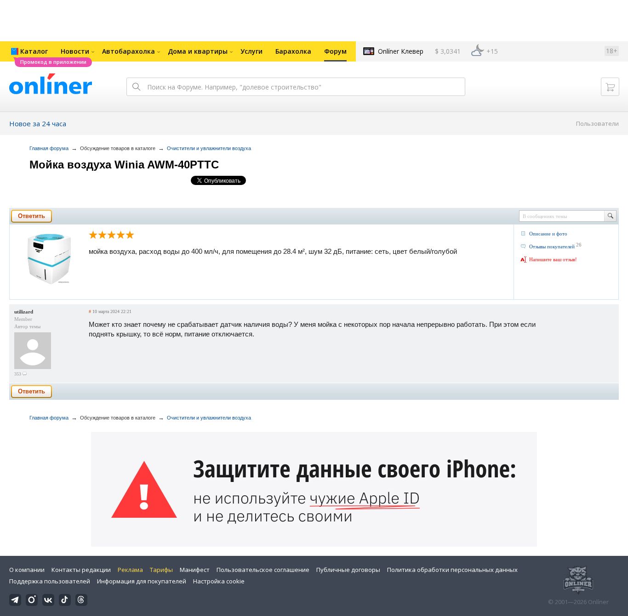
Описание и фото (548, 233)
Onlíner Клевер (400, 51)
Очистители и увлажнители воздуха (209, 148)
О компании (27, 570)
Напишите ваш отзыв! (553, 259)
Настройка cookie (219, 581)
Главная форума (49, 148)
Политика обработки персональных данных (452, 570)
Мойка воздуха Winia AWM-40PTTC (124, 164)
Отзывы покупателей (552, 246)
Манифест (195, 570)
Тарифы (161, 570)
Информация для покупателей (141, 581)
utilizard (23, 311)
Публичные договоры (348, 570)
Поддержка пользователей (49, 581)
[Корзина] (610, 87)
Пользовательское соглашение (263, 570)
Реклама (130, 570)
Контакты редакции (81, 570)
